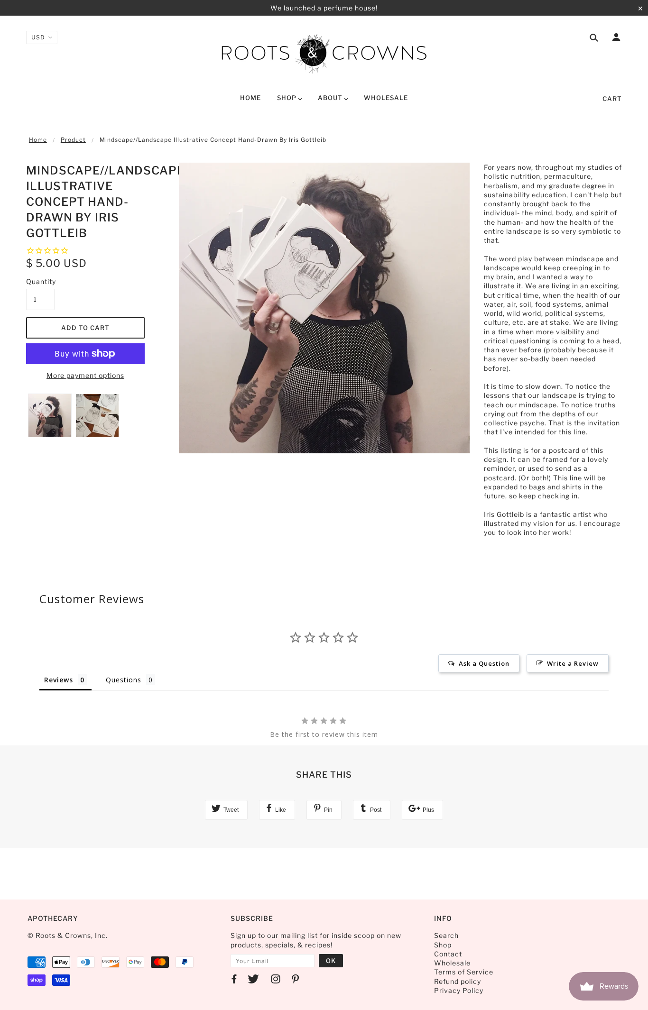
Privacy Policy (458, 990)
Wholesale (452, 963)
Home (38, 139)
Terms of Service (463, 972)
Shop (443, 945)
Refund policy (457, 981)
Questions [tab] (123, 679)
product (73, 139)
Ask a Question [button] (484, 663)
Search (446, 935)
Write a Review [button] (573, 663)
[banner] (324, 53)
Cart (612, 98)
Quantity (40, 281)
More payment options (85, 375)
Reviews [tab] (58, 679)
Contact (448, 954)
